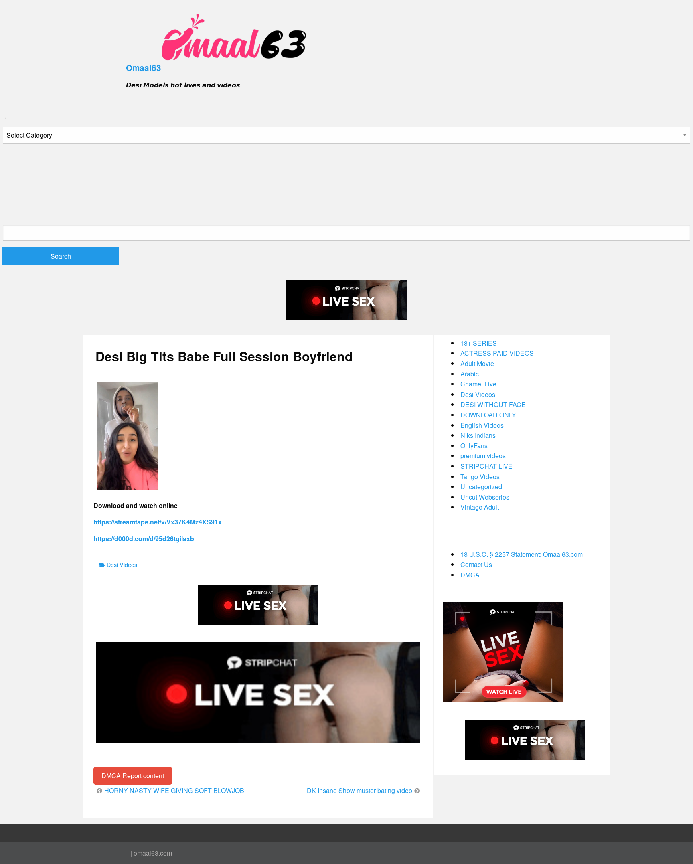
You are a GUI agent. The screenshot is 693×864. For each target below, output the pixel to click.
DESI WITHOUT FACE (493, 404)
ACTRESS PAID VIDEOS (497, 353)
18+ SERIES (478, 343)
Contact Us (476, 564)
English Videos (482, 425)
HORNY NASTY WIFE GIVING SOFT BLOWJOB (174, 790)
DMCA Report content (132, 775)
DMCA (470, 574)
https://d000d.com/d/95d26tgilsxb (143, 538)
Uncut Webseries (484, 497)
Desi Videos (122, 564)
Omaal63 (143, 67)
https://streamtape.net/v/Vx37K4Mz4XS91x (157, 521)
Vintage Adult (479, 507)
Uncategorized (481, 486)
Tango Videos (480, 476)
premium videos (483, 455)
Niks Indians (478, 435)
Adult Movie (477, 363)
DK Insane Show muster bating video (359, 790)
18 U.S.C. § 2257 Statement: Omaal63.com (521, 554)
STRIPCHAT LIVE (486, 466)
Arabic (469, 373)
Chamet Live (478, 383)
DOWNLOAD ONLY (488, 414)
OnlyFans (474, 445)
